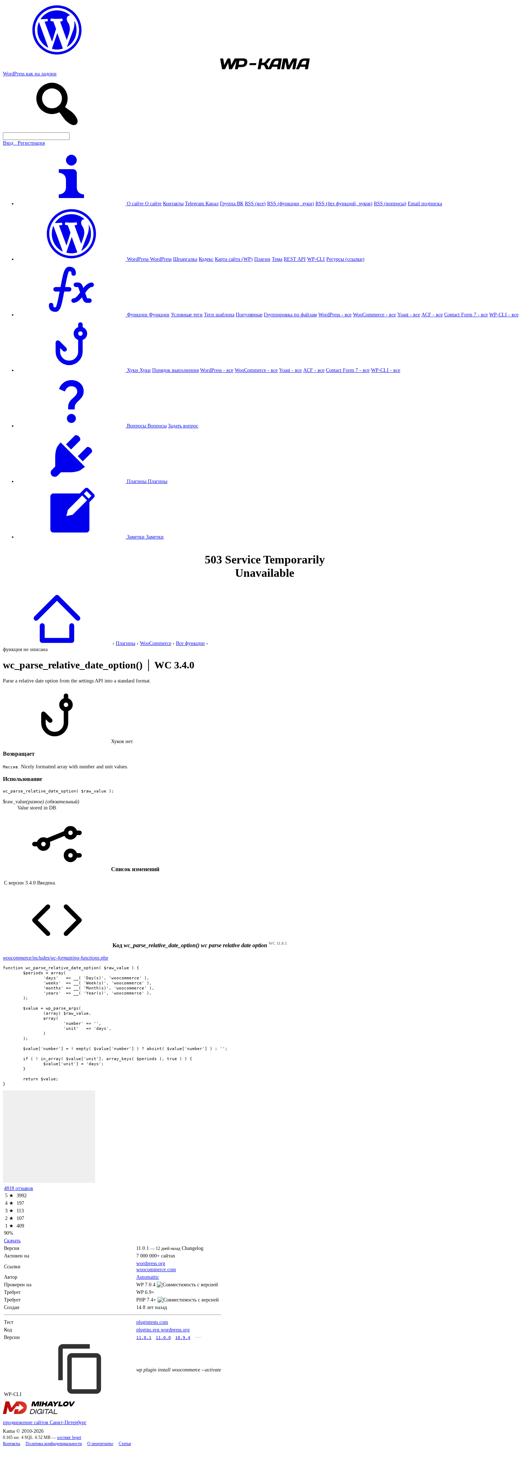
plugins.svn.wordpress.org (163, 1330)
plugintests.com (152, 1322)
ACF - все (432, 314)
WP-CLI (316, 259)
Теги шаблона (219, 314)
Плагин (262, 259)
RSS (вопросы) (390, 203)
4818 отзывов (18, 1188)
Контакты (173, 203)
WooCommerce (155, 643)
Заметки (155, 537)
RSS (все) (255, 203)
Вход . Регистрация (24, 143)
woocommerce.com (156, 1269)
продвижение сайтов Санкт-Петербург (45, 1422)
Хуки (145, 370)
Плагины (157, 481)
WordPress (161, 259)
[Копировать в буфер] (81, 1369)
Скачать (12, 1240)
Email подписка (425, 203)
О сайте (153, 203)
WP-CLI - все (503, 314)
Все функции (190, 643)
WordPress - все (335, 314)
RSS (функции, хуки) (290, 203)
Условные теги (187, 314)
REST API (295, 259)
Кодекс (206, 259)
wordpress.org (150, 1263)
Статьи (125, 1443)
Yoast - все (408, 314)
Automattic (147, 1277)
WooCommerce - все (374, 314)
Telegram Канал (201, 203)
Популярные (249, 314)
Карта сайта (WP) (234, 259)
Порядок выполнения (175, 370)
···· (198, 1337)
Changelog (192, 1248)
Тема (277, 259)
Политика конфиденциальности (54, 1443)
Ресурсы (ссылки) (345, 259)
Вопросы (157, 426)
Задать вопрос (183, 426)
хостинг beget (69, 1437)
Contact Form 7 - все (466, 314)
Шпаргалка (185, 259)
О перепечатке (100, 1443)
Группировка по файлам (290, 314)
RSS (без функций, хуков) (343, 203)
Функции (159, 314)
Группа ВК (231, 203)
